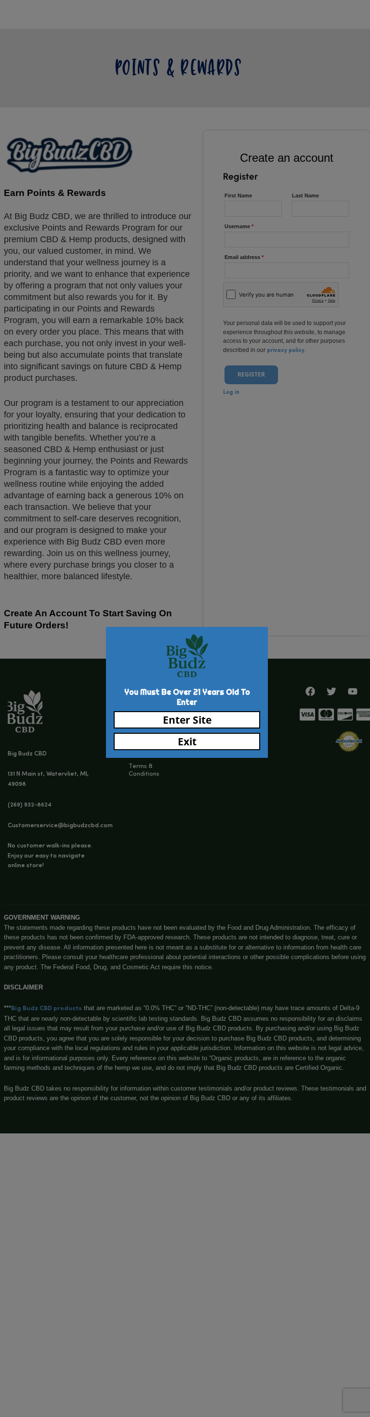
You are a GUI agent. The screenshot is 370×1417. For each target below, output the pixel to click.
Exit (187, 741)
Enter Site (187, 720)
